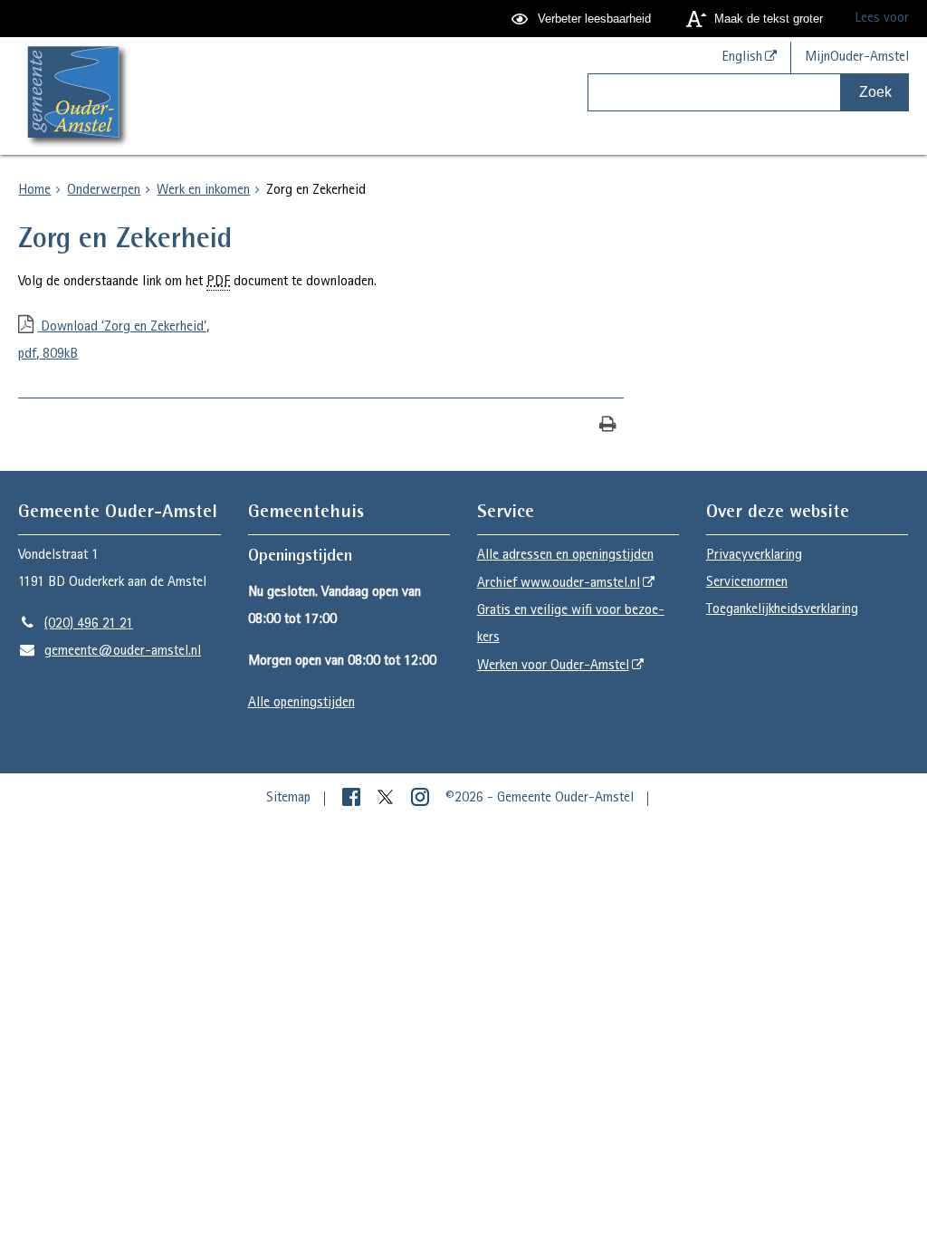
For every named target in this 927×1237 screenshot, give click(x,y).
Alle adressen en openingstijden (565, 556)
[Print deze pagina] (608, 426)
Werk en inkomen (203, 191)
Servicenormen (747, 583)
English (742, 58)
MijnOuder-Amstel (857, 58)
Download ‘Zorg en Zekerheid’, (113, 341)
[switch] (583, 18)
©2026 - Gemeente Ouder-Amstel (539, 798)
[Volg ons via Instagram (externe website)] (422, 798)
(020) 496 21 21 (75, 625)
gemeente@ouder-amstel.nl (109, 652)
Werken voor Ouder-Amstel (553, 666)
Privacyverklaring (754, 556)
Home (34, 191)
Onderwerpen (103, 191)
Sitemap (288, 798)
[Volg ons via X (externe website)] (387, 798)
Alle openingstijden (301, 703)
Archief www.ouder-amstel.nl (558, 584)
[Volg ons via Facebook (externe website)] (353, 798)
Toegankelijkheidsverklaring (782, 610)
